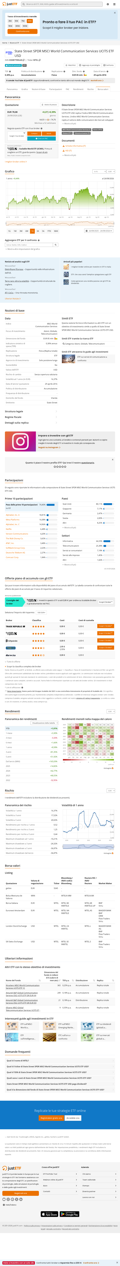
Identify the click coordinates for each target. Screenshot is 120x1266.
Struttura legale (14, 411)
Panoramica (12, 89)
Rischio (90, 89)
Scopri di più (41, 152)
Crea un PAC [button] (43, 138)
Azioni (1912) (97, 130)
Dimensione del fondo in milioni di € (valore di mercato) (51, 976)
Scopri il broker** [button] (106, 633)
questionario (87, 462)
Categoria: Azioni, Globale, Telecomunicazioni (85, 343)
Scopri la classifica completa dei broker (23, 666)
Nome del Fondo (13, 980)
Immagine (108, 768)
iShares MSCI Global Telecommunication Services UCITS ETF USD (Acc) (23, 1009)
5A (43, 231)
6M (26, 231)
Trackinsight (23, 1137)
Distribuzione (82, 980)
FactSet (53, 1137)
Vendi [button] (49, 133)
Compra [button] (34, 133)
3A (38, 231)
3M (21, 231)
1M (15, 231)
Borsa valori (103, 89)
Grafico (24, 89)
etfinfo (31, 1137)
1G (9, 231)
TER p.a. (65, 980)
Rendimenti (78, 89)
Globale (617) (67, 133)
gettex (47, 1137)
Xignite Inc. (39, 1137)
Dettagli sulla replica (17, 422)
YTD (49, 231)
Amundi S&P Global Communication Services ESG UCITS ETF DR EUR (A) (22, 994)
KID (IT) (68, 150)
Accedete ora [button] (73, 1118)
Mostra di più (70, 155)
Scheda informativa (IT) (75, 146)
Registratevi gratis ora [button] (51, 1118)
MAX (56, 231)
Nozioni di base (38, 89)
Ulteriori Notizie (12, 298)
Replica (100, 980)
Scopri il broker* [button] (105, 626)
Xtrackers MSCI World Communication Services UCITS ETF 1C (22, 986)
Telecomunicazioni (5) (82, 133)
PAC (67, 89)
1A (32, 231)
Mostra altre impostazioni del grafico (24, 249)
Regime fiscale (13, 417)
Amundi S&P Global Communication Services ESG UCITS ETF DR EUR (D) (22, 1001)
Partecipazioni (55, 89)
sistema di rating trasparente (88, 698)
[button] (70, 65)
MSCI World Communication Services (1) (76, 130)
